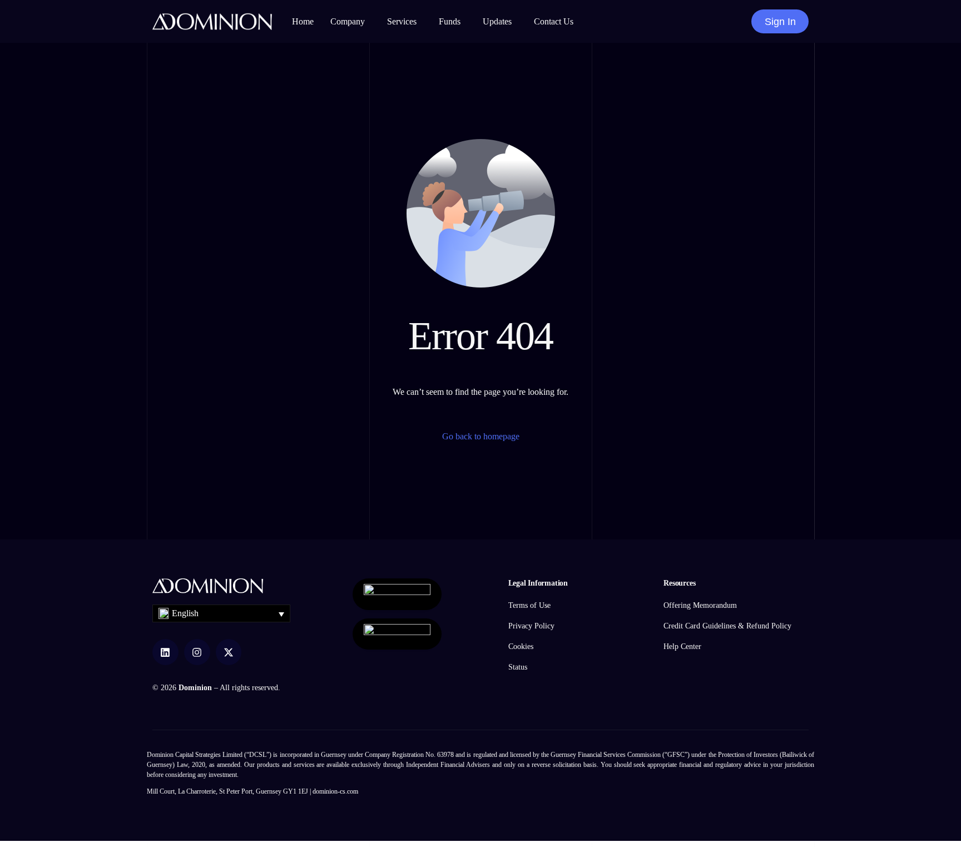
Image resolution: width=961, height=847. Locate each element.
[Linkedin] (165, 652)
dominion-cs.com (335, 791)
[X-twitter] (229, 652)
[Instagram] (197, 652)
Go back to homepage (480, 436)
